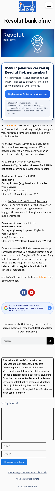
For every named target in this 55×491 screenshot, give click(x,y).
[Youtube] (31, 292)
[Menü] (49, 5)
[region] (27, 91)
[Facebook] (23, 292)
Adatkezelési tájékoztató (27, 478)
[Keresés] (50, 340)
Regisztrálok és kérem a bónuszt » (27, 94)
